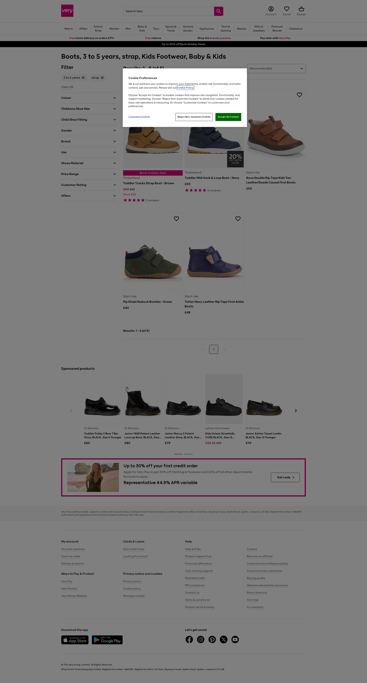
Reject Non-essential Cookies (194, 116)
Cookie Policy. (185, 88)
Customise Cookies (139, 116)
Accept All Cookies (228, 116)
